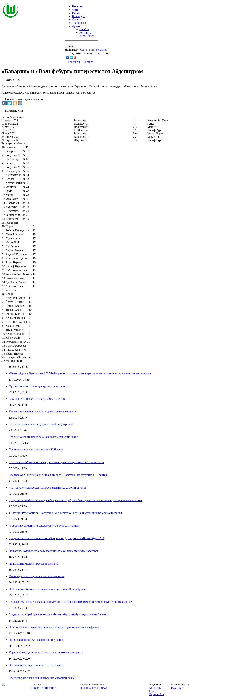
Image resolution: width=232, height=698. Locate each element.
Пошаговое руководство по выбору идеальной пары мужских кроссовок (54, 550)
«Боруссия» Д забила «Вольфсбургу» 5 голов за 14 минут (44, 525)
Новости (36, 687)
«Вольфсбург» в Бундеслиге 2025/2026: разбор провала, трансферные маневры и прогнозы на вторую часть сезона (80, 373)
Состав (76, 19)
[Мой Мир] (20, 103)
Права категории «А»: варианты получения (36, 639)
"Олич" (83, 49)
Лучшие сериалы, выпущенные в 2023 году (36, 449)
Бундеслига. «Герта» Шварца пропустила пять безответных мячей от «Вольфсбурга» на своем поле (70, 601)
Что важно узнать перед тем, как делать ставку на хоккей (44, 436)
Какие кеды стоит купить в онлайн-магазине (36, 576)
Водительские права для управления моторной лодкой (42, 677)
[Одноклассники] (15, 103)
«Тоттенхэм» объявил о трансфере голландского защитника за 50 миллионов (56, 462)
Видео (76, 12)
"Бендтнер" (101, 49)
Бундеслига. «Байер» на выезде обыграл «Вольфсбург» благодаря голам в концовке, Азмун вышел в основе (75, 500)
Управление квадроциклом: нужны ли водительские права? (46, 652)
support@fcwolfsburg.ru (94, 687)
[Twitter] (71, 57)
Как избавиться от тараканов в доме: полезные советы (42, 411)
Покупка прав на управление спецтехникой (36, 665)
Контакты (85, 32)
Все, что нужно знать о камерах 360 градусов (37, 398)
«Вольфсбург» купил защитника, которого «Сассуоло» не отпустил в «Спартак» (58, 474)
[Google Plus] (75, 57)
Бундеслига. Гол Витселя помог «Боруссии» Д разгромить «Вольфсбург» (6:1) (57, 538)
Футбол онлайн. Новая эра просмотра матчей (37, 386)
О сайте (84, 29)
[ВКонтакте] (67, 57)
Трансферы (79, 22)
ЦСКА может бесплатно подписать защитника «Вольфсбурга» (47, 589)
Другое (76, 26)
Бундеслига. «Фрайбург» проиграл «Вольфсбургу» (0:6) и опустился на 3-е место (59, 614)
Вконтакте (177, 688)
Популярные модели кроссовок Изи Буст (34, 563)
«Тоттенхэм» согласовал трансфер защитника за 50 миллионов (47, 487)
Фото (75, 9)
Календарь (78, 16)
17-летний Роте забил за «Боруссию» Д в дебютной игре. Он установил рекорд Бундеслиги (65, 512)
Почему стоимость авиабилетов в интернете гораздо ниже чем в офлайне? (55, 627)
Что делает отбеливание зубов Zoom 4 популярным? (41, 424)
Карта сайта (86, 35)
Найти (69, 46)
